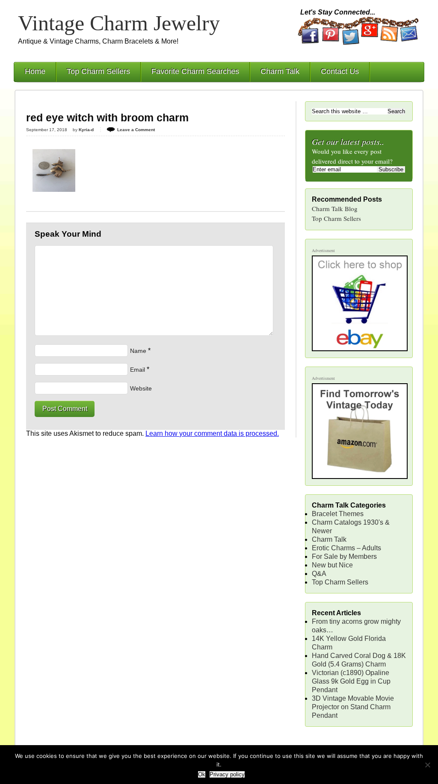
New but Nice (332, 565)
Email (137, 369)
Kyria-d (86, 129)
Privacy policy (227, 774)
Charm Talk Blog (335, 208)
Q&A (319, 573)
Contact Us (340, 71)
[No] (427, 765)
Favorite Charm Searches (195, 71)
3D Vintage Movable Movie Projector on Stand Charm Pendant (353, 707)
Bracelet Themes (338, 513)
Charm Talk (279, 71)
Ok (201, 774)
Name (138, 350)
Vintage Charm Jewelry (119, 23)
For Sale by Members (344, 556)
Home (35, 71)
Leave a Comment (136, 129)
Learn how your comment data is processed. (212, 433)
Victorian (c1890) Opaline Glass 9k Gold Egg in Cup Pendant (351, 681)
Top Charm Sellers (98, 71)
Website (141, 388)
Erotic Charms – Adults (346, 548)
